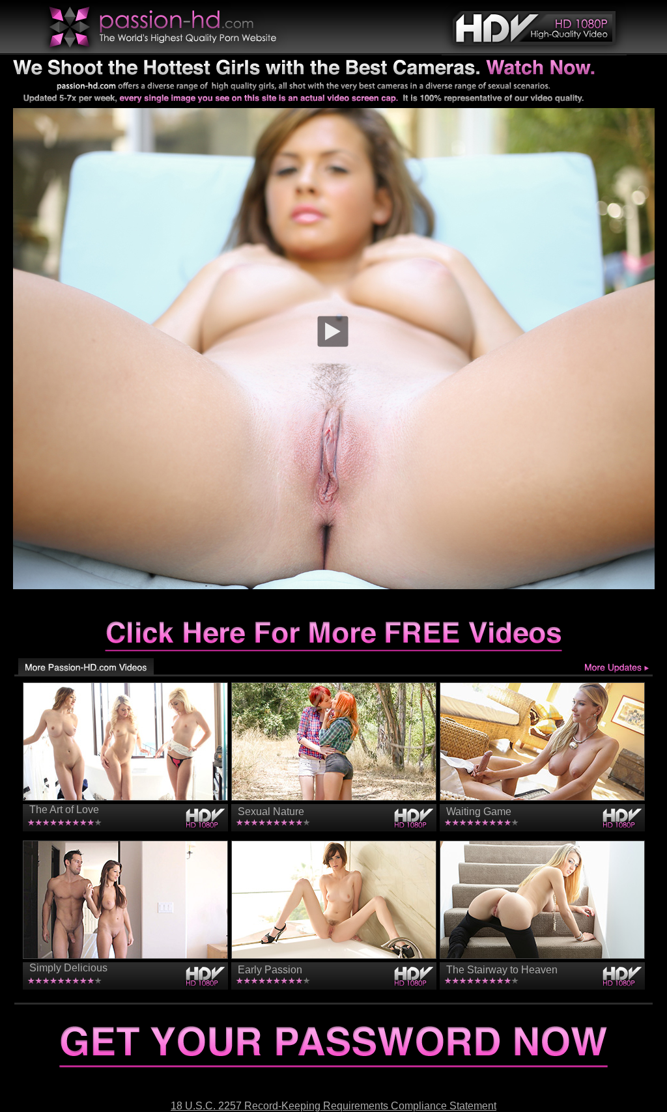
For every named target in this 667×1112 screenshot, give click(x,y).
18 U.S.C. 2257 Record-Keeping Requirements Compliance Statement (333, 1105)
